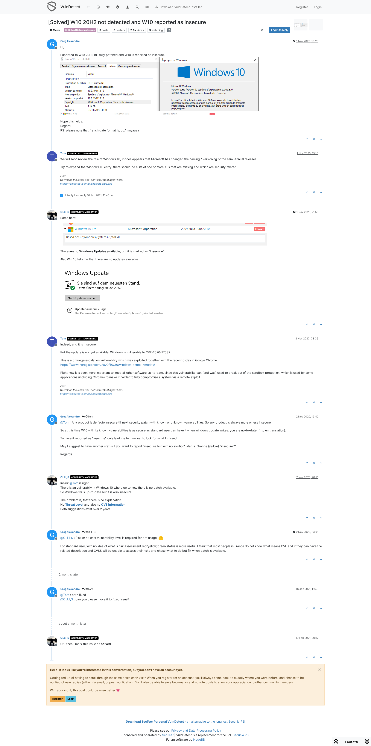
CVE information (113, 504)
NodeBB (199, 739)
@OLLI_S (90, 532)
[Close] (319, 670)
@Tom (89, 416)
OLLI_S (64, 212)
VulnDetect (70, 7)
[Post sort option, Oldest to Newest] (262, 30)
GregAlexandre (70, 41)
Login (70, 698)
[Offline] (53, 215)
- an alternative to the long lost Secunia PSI (185, 721)
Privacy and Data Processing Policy (196, 730)
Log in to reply (279, 30)
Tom (63, 153)
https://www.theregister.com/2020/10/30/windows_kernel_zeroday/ (107, 364)
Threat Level (74, 504)
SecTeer (167, 735)
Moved (57, 30)
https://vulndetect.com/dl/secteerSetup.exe (86, 183)
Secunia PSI (241, 735)
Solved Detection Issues (81, 30)
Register (57, 698)
